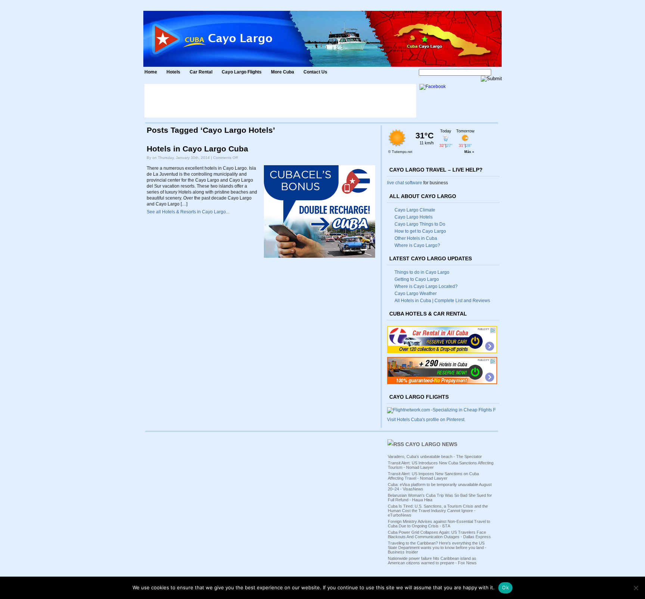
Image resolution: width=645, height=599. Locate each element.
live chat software (404, 182)
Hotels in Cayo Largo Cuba (197, 148)
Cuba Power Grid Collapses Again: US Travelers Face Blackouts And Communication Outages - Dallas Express (439, 534)
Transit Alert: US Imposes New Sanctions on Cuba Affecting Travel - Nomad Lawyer (433, 475)
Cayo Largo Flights (242, 72)
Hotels (173, 72)
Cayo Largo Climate (415, 210)
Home (150, 72)
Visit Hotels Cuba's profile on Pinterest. (426, 419)
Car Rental (201, 72)
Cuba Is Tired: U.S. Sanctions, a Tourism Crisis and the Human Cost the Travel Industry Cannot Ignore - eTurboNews (438, 510)
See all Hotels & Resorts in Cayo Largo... (188, 211)
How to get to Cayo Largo (420, 231)
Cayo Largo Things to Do (420, 224)
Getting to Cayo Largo (417, 279)
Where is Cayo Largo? (417, 245)
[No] (635, 588)
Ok (505, 587)
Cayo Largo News (431, 444)
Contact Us (315, 72)
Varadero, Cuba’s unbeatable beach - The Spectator (435, 456)
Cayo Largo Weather (416, 293)
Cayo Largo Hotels (414, 217)
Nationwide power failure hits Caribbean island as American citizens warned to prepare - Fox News (432, 560)
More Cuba (282, 72)
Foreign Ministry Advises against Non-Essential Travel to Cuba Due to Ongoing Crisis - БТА (439, 523)
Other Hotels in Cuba (416, 238)
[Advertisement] (280, 100)
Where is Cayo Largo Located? (426, 286)
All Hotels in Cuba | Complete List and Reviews (442, 300)
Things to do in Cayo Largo (422, 272)
